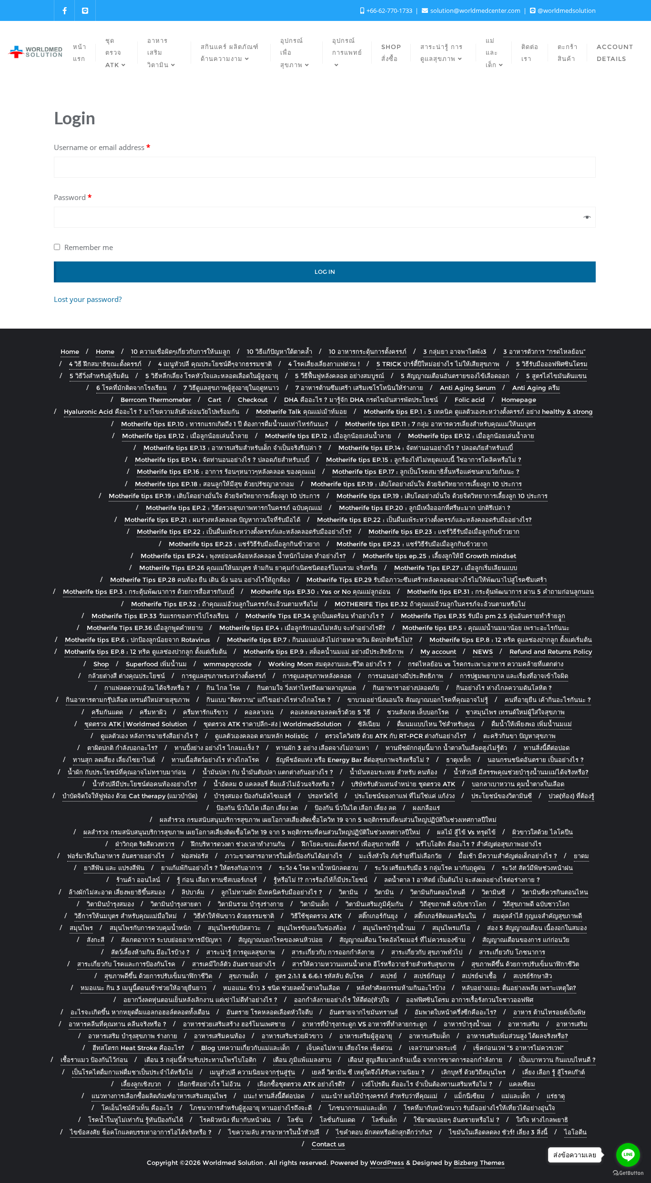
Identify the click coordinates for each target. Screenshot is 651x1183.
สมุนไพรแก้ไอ (451, 928)
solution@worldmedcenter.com (475, 10)
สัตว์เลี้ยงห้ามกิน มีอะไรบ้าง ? (150, 952)
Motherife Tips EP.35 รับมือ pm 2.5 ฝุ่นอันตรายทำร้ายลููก (483, 616)
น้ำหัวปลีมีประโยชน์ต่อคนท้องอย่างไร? (144, 784)
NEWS (483, 651)
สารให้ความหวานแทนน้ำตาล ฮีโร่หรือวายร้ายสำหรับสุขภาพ (373, 964)
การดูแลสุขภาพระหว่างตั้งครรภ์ (224, 676)
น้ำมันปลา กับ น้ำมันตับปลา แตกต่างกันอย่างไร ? (268, 772)
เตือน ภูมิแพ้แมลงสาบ (302, 1059)
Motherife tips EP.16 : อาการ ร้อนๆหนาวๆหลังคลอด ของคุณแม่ (226, 471)
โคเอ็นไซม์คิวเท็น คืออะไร (137, 1108)
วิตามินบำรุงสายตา (176, 904)
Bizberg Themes (479, 1162)
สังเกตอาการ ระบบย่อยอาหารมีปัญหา (171, 939)
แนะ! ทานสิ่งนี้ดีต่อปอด (274, 1096)
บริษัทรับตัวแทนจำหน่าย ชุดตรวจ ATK (403, 784)
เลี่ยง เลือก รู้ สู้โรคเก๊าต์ (553, 1072)
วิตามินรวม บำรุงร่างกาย (251, 904)
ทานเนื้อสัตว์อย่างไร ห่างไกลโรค (215, 759)
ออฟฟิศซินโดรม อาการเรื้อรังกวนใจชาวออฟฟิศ (469, 999)
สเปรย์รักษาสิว (532, 976)
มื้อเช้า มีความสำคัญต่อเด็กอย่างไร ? (507, 856)
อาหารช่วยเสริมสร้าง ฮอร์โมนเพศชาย (234, 1024)
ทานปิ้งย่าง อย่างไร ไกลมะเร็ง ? (216, 748)
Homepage (518, 399)
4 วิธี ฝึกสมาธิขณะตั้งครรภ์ (105, 364)
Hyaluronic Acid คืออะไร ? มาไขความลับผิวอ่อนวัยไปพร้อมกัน (151, 411)
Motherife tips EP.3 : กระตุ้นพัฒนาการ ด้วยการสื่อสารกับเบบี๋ (148, 591)
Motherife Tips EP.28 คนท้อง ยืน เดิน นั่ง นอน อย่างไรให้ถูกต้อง (200, 579)
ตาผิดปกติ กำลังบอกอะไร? (122, 748)
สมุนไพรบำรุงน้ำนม (389, 928)
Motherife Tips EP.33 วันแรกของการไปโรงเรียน (160, 616)
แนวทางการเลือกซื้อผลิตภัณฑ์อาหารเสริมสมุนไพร (159, 1096)
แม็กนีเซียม (469, 1096)
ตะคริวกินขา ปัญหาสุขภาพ (519, 736)
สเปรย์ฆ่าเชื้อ (479, 976)
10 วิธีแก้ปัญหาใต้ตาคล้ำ (279, 351)
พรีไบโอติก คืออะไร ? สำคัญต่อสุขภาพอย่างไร (478, 844)
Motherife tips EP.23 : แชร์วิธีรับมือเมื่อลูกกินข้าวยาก (443, 531)
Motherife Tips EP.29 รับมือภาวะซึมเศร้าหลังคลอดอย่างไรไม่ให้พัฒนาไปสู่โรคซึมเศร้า (426, 579)
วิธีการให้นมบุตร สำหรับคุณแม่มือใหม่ (125, 916)
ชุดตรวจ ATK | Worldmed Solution (135, 724)
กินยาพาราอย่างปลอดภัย (406, 688)
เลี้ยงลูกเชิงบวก (141, 1084)
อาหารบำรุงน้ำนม (467, 1024)
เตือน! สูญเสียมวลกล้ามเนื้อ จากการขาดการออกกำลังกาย (425, 1059)
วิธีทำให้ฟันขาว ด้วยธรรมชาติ (233, 916)
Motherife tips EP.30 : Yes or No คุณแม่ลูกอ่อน (320, 591)
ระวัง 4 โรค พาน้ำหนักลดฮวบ (318, 868)
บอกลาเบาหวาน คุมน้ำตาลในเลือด (518, 784)
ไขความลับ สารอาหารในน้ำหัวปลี (273, 1132)
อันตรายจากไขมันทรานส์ (363, 1012)
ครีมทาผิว (153, 712)
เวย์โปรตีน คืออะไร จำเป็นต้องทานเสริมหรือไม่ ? (427, 1084)
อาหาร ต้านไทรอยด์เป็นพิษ (549, 1012)
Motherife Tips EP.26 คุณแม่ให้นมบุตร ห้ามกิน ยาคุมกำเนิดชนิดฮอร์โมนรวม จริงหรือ (258, 567)
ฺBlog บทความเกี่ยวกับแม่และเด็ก (245, 1048)
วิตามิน (348, 892)
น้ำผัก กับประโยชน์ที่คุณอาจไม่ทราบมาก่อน (127, 772)
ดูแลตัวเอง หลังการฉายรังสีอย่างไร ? (149, 736)
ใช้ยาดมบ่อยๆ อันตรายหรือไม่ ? (456, 1119)
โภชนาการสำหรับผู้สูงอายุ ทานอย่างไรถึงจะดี (251, 1108)
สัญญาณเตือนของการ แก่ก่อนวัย (526, 939)
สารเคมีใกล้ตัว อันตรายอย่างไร (233, 964)
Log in (325, 271)
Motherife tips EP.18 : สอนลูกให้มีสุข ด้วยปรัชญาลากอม (214, 484)
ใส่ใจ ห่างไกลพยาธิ (542, 1119)
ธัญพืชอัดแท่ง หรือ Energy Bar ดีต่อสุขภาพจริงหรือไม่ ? (352, 759)
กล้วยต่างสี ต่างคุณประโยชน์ (126, 676)
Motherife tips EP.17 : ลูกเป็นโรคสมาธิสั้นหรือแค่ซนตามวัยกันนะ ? (425, 471)
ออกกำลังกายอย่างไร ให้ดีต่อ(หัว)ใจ (341, 999)
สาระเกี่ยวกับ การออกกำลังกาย (333, 952)
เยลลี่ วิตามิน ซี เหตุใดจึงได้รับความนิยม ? (368, 1072)
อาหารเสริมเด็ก (429, 1036)
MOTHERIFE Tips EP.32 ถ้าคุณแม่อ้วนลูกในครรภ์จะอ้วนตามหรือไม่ (430, 604)
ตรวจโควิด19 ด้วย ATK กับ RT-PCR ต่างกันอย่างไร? (396, 736)
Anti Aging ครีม (536, 387)
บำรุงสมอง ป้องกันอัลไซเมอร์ (252, 796)
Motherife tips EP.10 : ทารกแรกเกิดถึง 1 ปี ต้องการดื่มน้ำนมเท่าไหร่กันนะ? (224, 424)
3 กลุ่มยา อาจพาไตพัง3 (455, 351)
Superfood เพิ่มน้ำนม (156, 664)
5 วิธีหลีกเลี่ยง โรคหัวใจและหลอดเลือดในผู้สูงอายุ (211, 376)
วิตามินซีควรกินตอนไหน (555, 892)
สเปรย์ (388, 976)
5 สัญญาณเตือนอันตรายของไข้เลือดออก (455, 376)
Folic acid (470, 399)
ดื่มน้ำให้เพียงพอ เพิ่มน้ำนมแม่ (531, 724)
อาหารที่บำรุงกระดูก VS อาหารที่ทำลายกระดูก (364, 1024)
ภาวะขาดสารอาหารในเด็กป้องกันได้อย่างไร (283, 856)
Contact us (328, 1144)
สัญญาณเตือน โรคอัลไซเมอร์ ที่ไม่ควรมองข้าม (402, 939)
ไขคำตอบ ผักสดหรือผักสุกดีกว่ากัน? (384, 1132)
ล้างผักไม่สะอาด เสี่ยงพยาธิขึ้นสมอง (117, 892)
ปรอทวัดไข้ (323, 796)
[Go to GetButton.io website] (628, 1173)
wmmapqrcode (227, 664)
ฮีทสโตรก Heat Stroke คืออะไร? (138, 1048)
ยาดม (581, 856)
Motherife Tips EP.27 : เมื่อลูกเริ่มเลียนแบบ (455, 567)
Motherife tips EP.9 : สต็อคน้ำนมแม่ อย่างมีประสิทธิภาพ (324, 651)
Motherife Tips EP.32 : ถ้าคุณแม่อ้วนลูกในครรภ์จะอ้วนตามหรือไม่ (224, 604)
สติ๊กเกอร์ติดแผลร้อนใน (445, 916)
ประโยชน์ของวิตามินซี (501, 796)
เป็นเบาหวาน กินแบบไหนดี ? (557, 1059)
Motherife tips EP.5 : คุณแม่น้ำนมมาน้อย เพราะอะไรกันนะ (486, 628)
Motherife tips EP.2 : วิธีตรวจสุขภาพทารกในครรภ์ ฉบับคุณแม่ (234, 507)
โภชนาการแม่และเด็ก (357, 1108)
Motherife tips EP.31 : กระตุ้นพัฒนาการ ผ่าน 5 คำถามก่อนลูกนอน (500, 591)
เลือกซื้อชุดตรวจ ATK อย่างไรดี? (301, 1084)
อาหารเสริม (523, 1024)
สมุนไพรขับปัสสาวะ (234, 928)
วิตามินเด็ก (314, 904)
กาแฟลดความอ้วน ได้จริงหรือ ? (147, 688)
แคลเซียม (522, 1084)
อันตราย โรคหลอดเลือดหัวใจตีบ (269, 1012)
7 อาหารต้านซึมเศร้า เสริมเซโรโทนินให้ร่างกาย (359, 387)
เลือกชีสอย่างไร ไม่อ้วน (209, 1084)
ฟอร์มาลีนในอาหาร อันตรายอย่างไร (115, 856)
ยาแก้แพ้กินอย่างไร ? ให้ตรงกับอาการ (211, 868)
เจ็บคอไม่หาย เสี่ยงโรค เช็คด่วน (349, 1048)
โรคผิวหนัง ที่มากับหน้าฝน (235, 1119)
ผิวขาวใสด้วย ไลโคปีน (542, 832)
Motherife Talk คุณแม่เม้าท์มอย (301, 411)
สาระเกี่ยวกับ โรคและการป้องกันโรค (126, 964)
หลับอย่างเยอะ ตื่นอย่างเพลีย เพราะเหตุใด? (519, 988)
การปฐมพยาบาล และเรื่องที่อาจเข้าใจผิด (514, 676)
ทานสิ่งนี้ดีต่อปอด (547, 748)
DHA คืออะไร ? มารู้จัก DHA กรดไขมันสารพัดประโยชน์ (361, 399)
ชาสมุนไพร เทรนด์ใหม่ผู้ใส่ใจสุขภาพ (515, 712)
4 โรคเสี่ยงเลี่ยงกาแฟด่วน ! (324, 364)
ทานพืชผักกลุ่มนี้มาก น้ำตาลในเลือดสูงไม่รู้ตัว (446, 748)
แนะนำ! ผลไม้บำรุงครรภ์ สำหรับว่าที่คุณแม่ (379, 1096)
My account (438, 651)
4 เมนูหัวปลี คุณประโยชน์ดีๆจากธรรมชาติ (215, 364)
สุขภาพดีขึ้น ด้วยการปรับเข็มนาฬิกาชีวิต (525, 964)
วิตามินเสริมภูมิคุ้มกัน (374, 904)
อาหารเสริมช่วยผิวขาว (292, 1036)
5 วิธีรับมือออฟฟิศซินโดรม (552, 364)
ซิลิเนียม (369, 724)
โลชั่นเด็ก (384, 1119)
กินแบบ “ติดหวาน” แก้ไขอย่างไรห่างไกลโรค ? (268, 699)
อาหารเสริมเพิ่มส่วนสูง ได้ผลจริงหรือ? (517, 1036)
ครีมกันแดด (107, 712)
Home (70, 351)
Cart (214, 399)
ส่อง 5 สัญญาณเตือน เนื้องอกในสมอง (537, 928)
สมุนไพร (81, 928)
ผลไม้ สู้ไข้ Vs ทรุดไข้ (466, 832)
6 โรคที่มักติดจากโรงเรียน (131, 387)
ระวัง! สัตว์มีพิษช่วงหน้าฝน (537, 868)
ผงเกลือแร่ (426, 808)
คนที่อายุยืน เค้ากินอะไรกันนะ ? (548, 699)
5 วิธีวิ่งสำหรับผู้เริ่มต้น (99, 376)
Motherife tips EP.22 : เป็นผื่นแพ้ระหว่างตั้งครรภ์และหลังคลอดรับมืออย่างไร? (424, 519)
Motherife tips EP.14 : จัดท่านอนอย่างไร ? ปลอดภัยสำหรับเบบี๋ (425, 447)
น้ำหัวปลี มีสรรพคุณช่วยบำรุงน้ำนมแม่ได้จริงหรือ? (521, 772)
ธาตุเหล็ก (458, 759)
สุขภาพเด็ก (243, 976)
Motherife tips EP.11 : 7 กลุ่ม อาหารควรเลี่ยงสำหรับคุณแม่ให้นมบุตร (440, 424)
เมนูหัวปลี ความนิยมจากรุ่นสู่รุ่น (252, 1072)
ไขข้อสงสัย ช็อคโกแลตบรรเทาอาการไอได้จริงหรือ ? (141, 1132)
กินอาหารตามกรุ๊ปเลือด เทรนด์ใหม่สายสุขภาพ (128, 699)
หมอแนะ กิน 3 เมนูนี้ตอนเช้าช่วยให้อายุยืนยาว (143, 988)
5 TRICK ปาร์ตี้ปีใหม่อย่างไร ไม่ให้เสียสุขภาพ (437, 364)
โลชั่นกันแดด (337, 1119)
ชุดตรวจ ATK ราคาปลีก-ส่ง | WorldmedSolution (272, 724)
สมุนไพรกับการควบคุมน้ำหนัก (150, 928)
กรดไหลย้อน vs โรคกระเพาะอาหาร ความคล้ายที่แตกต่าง (485, 664)
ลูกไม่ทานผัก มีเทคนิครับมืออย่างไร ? (271, 892)
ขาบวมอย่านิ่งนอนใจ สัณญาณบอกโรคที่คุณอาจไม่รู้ (417, 699)
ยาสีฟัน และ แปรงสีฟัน (114, 868)
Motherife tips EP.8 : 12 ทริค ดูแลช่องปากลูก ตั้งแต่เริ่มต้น (510, 639)
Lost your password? (88, 299)
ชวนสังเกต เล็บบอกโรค (418, 712)
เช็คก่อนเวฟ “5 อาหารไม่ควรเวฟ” (518, 1048)
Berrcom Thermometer (156, 399)
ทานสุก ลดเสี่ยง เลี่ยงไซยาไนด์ (114, 759)
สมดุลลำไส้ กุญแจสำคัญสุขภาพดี (537, 916)
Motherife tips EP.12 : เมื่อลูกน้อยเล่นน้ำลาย (185, 436)
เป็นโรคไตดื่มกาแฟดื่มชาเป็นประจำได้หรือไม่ (132, 1072)
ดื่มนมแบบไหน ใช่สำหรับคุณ (436, 724)
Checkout (252, 399)
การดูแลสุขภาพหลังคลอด (317, 676)
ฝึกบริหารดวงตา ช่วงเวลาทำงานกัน (238, 844)
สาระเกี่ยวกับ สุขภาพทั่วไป (426, 952)
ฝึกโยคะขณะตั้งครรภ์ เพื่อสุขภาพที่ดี (350, 844)
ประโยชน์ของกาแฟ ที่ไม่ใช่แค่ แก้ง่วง (405, 796)
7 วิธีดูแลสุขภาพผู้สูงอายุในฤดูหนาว (231, 387)
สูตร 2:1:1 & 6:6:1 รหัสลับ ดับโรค (319, 976)
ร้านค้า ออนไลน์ (138, 879)
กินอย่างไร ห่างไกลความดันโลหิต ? (504, 688)
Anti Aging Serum (468, 387)
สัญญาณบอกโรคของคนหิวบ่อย (280, 939)
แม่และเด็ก (515, 1096)
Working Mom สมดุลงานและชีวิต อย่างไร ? (329, 664)
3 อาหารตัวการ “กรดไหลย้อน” (544, 351)
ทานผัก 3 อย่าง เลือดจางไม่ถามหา (322, 748)
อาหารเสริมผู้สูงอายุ (365, 1036)
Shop (101, 664)
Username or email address (102, 147)
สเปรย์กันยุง (429, 976)
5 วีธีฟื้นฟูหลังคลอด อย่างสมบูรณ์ (339, 376)
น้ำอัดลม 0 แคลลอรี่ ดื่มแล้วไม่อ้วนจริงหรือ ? (274, 784)
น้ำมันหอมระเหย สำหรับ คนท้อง (393, 772)
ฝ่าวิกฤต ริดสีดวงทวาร (144, 844)
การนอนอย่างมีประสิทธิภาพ (405, 676)
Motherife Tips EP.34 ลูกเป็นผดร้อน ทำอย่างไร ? (314, 616)
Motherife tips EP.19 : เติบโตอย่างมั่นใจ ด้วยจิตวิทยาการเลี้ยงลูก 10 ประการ (416, 484)
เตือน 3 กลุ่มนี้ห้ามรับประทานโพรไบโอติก (200, 1059)
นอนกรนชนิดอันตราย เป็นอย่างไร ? (536, 759)
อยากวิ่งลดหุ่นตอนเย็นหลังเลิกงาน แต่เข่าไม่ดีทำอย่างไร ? (200, 999)
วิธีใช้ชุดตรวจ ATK (316, 916)
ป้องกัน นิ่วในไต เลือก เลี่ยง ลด (257, 808)
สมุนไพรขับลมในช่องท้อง (311, 928)
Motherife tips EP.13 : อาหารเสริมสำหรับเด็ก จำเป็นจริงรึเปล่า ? (232, 447)
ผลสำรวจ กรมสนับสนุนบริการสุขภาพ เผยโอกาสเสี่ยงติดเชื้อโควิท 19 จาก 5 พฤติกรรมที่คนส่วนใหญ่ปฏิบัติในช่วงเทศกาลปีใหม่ (328, 819)
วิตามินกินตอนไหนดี (437, 892)
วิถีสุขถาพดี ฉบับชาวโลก (453, 904)
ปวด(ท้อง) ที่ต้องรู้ (571, 796)
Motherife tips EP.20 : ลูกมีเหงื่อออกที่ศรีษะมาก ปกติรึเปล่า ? (424, 507)
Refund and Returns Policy (550, 651)
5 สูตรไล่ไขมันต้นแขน (556, 376)
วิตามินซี (493, 892)
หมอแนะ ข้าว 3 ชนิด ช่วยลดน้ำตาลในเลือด (281, 988)
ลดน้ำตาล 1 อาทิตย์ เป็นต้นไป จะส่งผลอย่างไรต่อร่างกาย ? (462, 879)
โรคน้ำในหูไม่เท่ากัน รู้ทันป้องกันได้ (135, 1119)
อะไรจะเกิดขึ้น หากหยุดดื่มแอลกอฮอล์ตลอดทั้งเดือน (140, 1012)
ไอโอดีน (575, 1132)
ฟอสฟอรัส (194, 856)
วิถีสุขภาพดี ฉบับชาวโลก (536, 904)
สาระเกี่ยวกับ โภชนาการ (512, 952)
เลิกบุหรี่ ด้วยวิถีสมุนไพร (473, 1072)
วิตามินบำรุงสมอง (110, 904)
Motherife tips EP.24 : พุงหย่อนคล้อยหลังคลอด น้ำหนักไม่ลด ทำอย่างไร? (243, 556)
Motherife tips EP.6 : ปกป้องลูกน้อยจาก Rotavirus (137, 639)
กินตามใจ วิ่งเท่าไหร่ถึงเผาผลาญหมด (306, 688)
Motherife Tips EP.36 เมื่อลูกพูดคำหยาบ (145, 628)
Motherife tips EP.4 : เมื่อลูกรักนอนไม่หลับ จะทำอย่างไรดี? (302, 628)
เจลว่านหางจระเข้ (433, 1048)
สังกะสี (95, 939)
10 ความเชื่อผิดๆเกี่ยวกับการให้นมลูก (180, 351)
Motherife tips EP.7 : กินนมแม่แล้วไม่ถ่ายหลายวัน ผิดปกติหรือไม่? (320, 639)
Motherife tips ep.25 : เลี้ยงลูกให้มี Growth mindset (439, 556)
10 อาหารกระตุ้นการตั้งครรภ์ (368, 351)
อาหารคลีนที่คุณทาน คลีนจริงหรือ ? (117, 1024)
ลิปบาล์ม (193, 892)
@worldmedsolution (566, 10)
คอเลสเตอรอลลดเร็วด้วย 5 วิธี (330, 712)
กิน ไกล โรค (223, 688)
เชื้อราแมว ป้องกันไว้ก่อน (94, 1059)
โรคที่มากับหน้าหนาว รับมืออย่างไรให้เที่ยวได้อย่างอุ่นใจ (479, 1108)
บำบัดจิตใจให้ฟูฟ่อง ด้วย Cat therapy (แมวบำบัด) (129, 796)
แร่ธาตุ (556, 1096)
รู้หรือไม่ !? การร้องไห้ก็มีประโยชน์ (320, 879)
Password (73, 197)
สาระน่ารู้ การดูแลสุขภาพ (240, 952)
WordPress (387, 1162)
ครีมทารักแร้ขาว (205, 712)
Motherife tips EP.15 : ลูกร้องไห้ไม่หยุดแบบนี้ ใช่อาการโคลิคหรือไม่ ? (423, 459)
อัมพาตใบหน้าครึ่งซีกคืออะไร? (456, 1012)
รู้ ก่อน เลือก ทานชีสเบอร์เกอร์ (217, 879)
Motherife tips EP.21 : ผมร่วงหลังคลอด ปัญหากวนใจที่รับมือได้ (212, 519)
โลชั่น (295, 1119)
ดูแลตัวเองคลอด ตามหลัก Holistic (261, 736)
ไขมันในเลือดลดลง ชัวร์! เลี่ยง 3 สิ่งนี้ (498, 1132)
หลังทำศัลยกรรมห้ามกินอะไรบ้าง (400, 988)
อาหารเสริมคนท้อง (219, 1036)
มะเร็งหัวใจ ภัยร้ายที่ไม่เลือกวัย (400, 856)
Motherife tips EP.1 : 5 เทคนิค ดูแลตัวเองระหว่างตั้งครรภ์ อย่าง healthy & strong (478, 411)
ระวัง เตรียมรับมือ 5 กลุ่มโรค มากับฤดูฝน (430, 868)
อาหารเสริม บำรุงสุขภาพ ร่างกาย (132, 1036)
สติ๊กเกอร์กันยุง (377, 916)
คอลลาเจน (259, 712)
